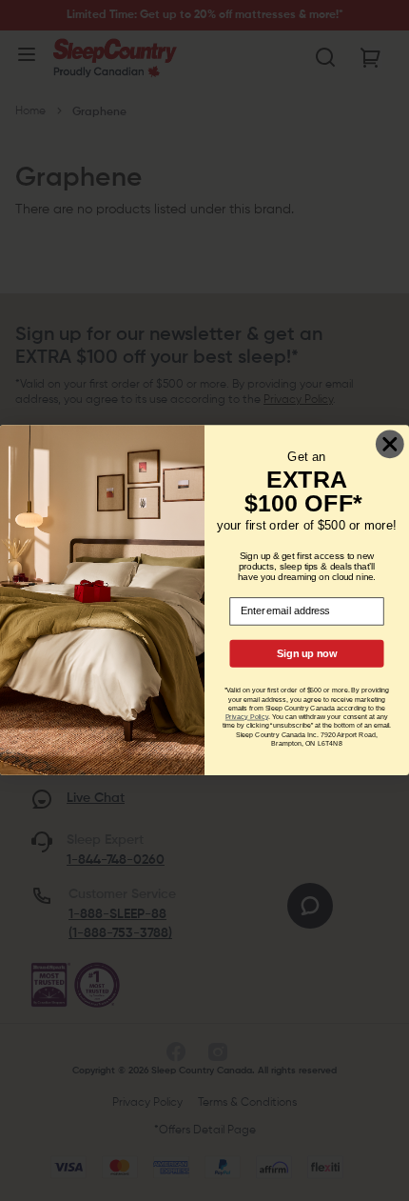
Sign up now (307, 654)
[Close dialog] (390, 444)
